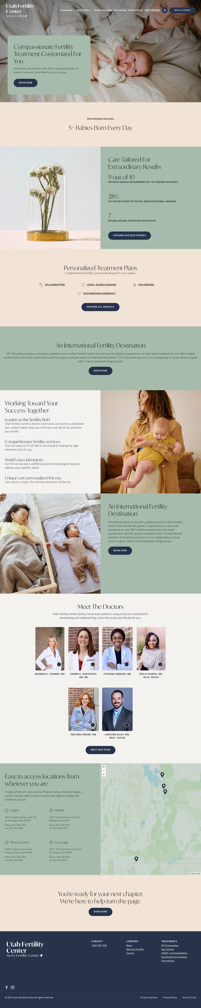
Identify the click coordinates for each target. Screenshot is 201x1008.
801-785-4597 (16, 828)
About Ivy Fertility (135, 949)
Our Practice (83, 10)
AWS (193, 873)
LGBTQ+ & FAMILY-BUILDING (101, 285)
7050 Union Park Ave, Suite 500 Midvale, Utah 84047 (64, 819)
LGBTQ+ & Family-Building (174, 953)
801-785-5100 (19, 825)
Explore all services (100, 307)
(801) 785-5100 (152, 10)
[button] (162, 775)
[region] (150, 819)
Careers (130, 953)
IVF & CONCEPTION (55, 285)
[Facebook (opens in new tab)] (6, 987)
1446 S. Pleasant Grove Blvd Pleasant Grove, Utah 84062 (18, 851)
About (129, 946)
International (120, 10)
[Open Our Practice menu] (91, 10)
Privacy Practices (149, 997)
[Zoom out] (104, 771)
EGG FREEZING (146, 285)
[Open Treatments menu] (73, 10)
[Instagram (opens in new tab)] (12, 987)
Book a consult (182, 10)
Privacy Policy (170, 997)
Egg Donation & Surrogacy (174, 957)
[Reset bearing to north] (104, 775)
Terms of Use (189, 997)
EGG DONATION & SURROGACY (99, 294)
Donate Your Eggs (103, 10)
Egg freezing (167, 949)
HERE (198, 873)
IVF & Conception (170, 946)
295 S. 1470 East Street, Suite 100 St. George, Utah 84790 (65, 851)
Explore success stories (129, 236)
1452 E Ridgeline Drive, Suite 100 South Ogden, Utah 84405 (21, 819)
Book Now (100, 371)
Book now (25, 83)
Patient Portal (135, 10)
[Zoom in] (104, 767)
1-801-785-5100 (99, 946)
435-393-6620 (63, 857)
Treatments (66, 10)
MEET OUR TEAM (100, 750)
